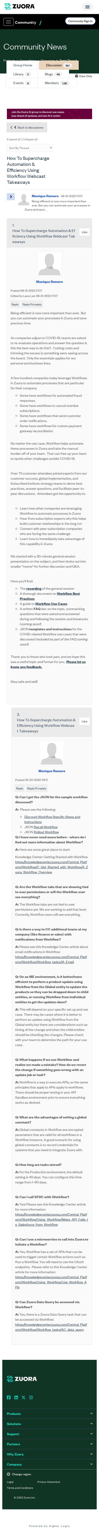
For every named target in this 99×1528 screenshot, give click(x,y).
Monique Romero (49, 281)
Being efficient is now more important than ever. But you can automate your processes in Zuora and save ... (57, 205)
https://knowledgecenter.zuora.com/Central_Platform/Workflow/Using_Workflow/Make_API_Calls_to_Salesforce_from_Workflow (51, 1219)
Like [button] (84, 232)
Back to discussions (30, 127)
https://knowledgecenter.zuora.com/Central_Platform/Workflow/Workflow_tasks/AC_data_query (51, 1327)
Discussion (48, 60)
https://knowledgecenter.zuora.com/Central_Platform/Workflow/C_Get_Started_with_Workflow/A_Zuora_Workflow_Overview (51, 866)
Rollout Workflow (46, 831)
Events (21, 82)
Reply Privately (32, 304)
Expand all (13, 139)
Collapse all (30, 139)
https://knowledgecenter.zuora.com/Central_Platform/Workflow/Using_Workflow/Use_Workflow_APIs (51, 1281)
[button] (11, 196)
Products (9, 60)
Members (56, 82)
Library (21, 73)
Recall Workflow (46, 826)
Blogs (52, 73)
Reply (15, 304)
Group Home (28, 60)
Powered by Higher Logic (49, 1526)
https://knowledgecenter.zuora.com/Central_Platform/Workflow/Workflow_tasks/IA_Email (51, 959)
